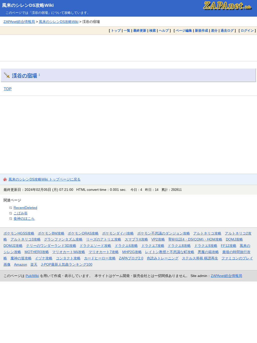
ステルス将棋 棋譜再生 (200, 258)
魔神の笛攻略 (21, 258)
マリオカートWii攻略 (68, 252)
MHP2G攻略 (132, 252)
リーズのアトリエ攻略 (103, 239)
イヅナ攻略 (43, 258)
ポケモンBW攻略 (51, 233)
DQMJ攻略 (234, 239)
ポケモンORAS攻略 (83, 233)
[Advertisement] (128, 47)
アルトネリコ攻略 (207, 233)
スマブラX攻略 (136, 239)
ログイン (247, 30)
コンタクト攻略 (68, 258)
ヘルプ (164, 30)
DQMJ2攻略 (13, 246)
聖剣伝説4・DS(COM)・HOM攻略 (195, 239)
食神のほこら (24, 218)
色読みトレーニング (162, 258)
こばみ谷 (21, 213)
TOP (8, 89)
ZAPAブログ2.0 (131, 258)
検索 (152, 30)
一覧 (127, 30)
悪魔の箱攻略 (208, 252)
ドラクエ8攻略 (179, 246)
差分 (214, 30)
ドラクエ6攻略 (126, 246)
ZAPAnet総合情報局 (19, 22)
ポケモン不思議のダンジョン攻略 (163, 233)
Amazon (20, 264)
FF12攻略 (228, 246)
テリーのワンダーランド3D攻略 (51, 246)
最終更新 (139, 30)
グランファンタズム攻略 (63, 239)
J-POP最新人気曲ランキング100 (66, 264)
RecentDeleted (25, 208)
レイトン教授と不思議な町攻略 (169, 252)
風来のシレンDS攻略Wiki (28, 5)
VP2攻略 (158, 239)
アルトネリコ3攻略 (26, 239)
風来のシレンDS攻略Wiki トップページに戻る (45, 179)
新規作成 (201, 30)
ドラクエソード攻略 (95, 246)
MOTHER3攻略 (37, 252)
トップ (116, 30)
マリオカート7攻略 (104, 252)
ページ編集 (184, 30)
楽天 (33, 264)
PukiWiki (32, 276)
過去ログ (227, 30)
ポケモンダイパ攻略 (118, 233)
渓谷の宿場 (24, 75)
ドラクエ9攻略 (205, 246)
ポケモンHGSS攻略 (19, 233)
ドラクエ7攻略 (152, 246)
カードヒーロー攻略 (100, 258)
